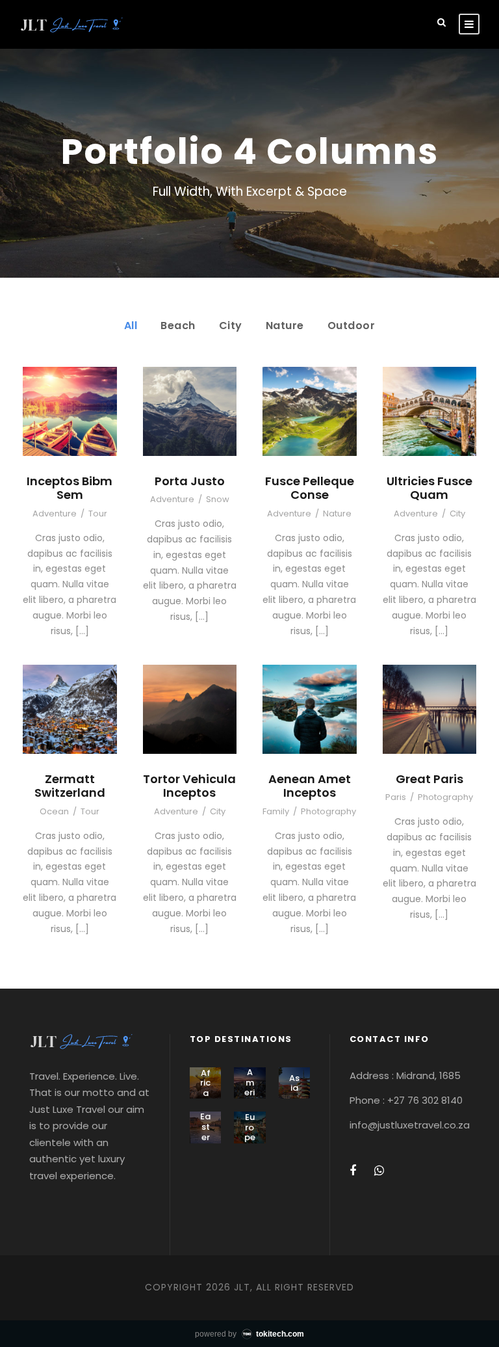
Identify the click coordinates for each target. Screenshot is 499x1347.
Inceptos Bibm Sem (69, 488)
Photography (328, 811)
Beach (178, 325)
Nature (285, 325)
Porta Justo (190, 481)
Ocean (54, 811)
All (131, 325)
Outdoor (351, 325)
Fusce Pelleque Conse (309, 488)
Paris (395, 797)
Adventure (54, 513)
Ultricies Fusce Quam (429, 488)
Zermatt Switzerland (69, 786)
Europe (249, 1127)
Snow (217, 499)
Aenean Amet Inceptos (309, 786)
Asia (294, 1083)
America (249, 1087)
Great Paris (429, 779)
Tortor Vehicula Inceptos (189, 786)
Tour (97, 513)
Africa (205, 1083)
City (230, 325)
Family (275, 811)
